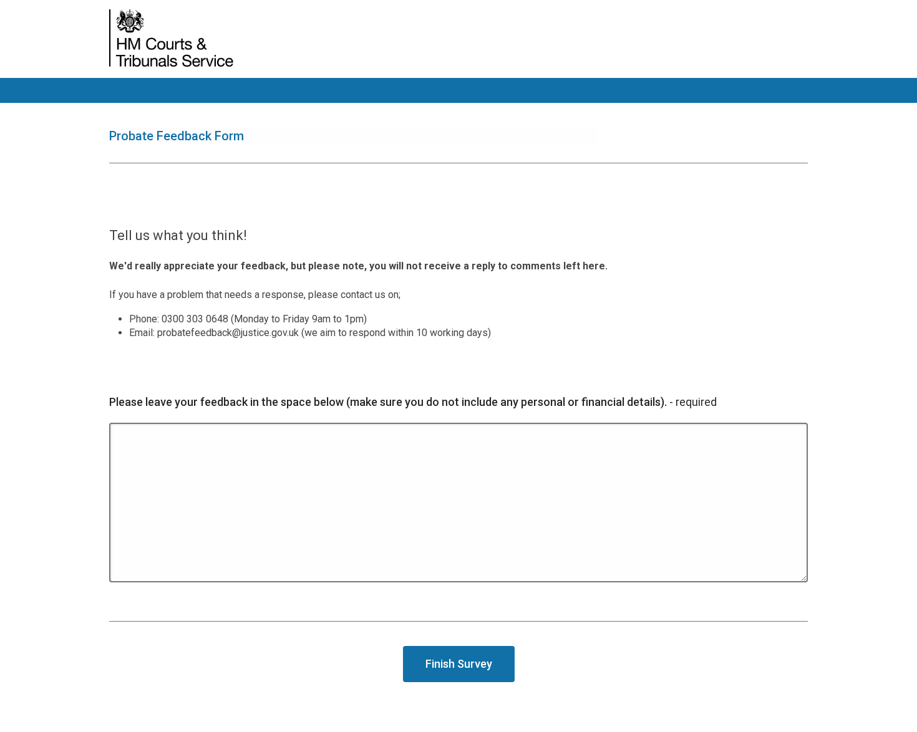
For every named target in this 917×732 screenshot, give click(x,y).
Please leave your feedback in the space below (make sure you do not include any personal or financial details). (413, 401)
